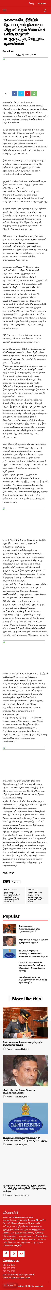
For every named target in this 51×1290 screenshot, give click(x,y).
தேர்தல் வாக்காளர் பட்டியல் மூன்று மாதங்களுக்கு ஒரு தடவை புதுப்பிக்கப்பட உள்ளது (36, 897)
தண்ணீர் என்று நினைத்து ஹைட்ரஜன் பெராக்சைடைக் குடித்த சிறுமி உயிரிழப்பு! (33, 979)
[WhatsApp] (34, 93)
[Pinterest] (27, 93)
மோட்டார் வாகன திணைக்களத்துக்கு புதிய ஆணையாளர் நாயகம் (29, 929)
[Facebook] (14, 93)
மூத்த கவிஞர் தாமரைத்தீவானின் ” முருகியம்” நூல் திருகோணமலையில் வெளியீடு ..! (12, 897)
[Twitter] (21, 93)
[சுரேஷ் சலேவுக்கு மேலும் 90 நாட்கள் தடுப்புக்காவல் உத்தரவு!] (9, 941)
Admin (10, 51)
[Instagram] (13, 1254)
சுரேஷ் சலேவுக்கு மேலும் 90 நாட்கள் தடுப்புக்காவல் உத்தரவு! (33, 941)
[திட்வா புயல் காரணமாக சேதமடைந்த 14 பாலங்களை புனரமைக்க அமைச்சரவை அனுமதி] (9, 953)
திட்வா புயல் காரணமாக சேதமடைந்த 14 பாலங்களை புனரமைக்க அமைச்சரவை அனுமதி (33, 953)
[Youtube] (21, 1254)
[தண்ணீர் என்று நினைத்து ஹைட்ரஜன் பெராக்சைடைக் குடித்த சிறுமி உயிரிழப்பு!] (9, 979)
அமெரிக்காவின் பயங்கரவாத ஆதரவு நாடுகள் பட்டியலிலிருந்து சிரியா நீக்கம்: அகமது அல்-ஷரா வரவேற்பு (32, 966)
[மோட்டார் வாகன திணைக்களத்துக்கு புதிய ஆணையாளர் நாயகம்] (9, 928)
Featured (16, 882)
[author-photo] (5, 1049)
